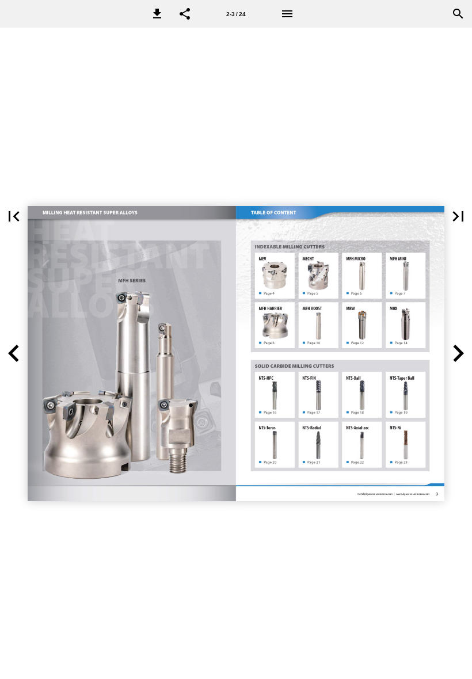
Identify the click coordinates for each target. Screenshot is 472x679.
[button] (157, 14)
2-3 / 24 (236, 14)
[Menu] (287, 14)
